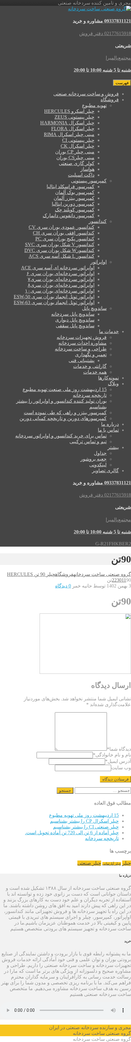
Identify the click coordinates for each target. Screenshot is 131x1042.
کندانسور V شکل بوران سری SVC (59, 244)
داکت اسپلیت (81, 175)
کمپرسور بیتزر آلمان (74, 198)
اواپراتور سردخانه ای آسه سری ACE (57, 267)
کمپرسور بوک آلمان (74, 192)
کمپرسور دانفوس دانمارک (68, 215)
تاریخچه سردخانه (90, 395)
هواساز (87, 169)
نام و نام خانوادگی (112, 754)
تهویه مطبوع (94, 105)
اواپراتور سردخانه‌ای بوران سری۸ (61, 285)
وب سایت (121, 767)
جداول (100, 453)
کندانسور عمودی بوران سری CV (61, 227)
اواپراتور (98, 261)
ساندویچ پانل (94, 308)
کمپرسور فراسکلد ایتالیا (70, 186)
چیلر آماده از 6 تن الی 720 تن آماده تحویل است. (72, 832)
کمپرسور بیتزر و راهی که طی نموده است (65, 412)
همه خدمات (95, 372)
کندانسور (98, 221)
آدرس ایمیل (118, 761)
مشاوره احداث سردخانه (82, 343)
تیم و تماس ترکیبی (88, 441)
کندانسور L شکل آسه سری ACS (61, 256)
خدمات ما (109, 331)
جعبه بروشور (93, 459)
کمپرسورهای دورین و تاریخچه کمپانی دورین (63, 418)
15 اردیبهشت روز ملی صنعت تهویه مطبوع (65, 389)
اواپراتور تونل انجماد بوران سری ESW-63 (54, 302)
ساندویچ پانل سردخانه (72, 314)
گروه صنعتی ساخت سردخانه (102, 574)
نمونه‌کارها (108, 377)
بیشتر (113, 447)
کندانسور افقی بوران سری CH (63, 232)
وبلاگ (113, 383)
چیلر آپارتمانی (111, 863)
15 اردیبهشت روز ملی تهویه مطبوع (84, 815)
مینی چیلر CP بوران (74, 151)
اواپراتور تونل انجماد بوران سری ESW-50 (54, 296)
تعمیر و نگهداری (91, 354)
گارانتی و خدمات (90, 366)
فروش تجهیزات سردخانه (82, 337)
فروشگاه (110, 99)
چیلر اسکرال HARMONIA (67, 122)
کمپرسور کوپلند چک (74, 209)
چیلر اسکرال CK (77, 146)
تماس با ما (108, 430)
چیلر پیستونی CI (78, 140)
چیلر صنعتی (89, 863)
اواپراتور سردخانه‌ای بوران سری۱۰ (59, 290)
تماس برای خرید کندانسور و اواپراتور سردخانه (61, 435)
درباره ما (110, 424)
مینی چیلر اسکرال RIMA (69, 134)
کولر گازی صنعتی (76, 163)
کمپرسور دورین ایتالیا (73, 204)
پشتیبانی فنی (81, 360)
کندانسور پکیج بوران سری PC (64, 238)
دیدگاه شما (119, 749)
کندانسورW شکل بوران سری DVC (59, 250)
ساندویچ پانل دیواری (74, 319)
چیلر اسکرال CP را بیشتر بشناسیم (84, 821)
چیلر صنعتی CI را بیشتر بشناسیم (86, 826)
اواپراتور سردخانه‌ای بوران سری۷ (61, 279)
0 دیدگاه (63, 585)
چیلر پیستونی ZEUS (74, 117)
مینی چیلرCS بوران (75, 157)
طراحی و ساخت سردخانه (81, 348)
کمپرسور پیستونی (89, 180)
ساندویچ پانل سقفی (75, 325)
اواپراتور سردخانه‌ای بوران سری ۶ (60, 273)
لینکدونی (98, 464)
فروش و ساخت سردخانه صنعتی (86, 93)
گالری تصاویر (105, 470)
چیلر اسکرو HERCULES (69, 111)
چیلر (126, 863)
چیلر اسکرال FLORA (72, 128)
